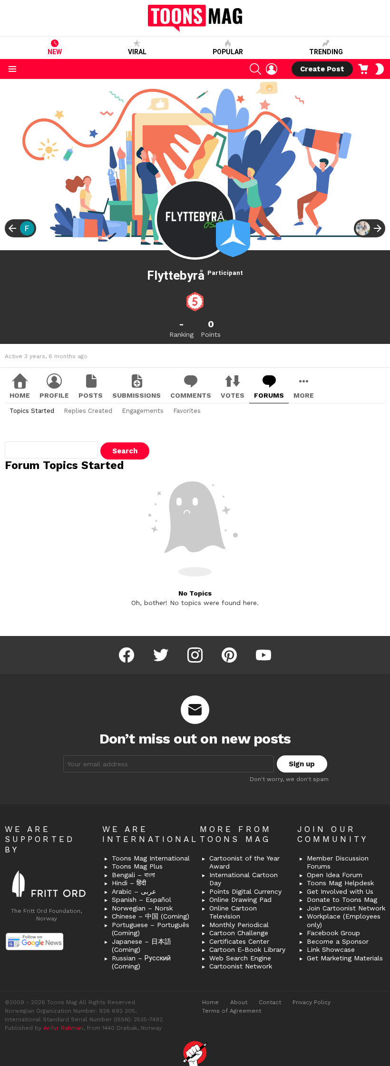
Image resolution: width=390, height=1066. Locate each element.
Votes (232, 395)
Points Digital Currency (245, 891)
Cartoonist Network (240, 966)
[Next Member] (369, 228)
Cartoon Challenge (238, 933)
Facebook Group (333, 933)
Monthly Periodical (239, 925)
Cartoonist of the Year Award (244, 862)
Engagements (143, 410)
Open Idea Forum (334, 875)
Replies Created (88, 410)
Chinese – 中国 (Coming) (150, 916)
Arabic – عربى (134, 891)
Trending (326, 52)
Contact (270, 1002)
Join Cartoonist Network (346, 908)
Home (20, 395)
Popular (228, 52)
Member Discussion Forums (338, 862)
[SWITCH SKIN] (379, 68)
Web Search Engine (240, 958)
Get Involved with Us (340, 891)
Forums (269, 395)
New (55, 52)
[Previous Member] (20, 228)
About (238, 1002)
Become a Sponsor (338, 941)
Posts (90, 395)
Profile (54, 395)
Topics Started (32, 410)
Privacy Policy (311, 1002)
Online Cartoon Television (233, 912)
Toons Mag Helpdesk (340, 883)
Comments (190, 395)
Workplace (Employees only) (343, 920)
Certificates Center (239, 941)
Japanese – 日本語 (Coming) (141, 946)
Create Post (322, 69)
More (303, 395)
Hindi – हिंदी (129, 883)
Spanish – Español (141, 899)
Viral (137, 52)
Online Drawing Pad (240, 899)
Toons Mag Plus (137, 866)
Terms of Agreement (231, 1010)
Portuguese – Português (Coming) (150, 929)
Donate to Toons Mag (342, 899)
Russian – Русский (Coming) (141, 962)
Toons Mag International (151, 858)
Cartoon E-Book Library (247, 949)
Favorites (187, 410)
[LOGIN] (271, 68)
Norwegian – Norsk (142, 908)
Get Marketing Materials (345, 958)
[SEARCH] (255, 68)
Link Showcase (331, 949)
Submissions (136, 395)
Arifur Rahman (63, 1028)
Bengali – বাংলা (133, 875)
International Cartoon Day (243, 879)
